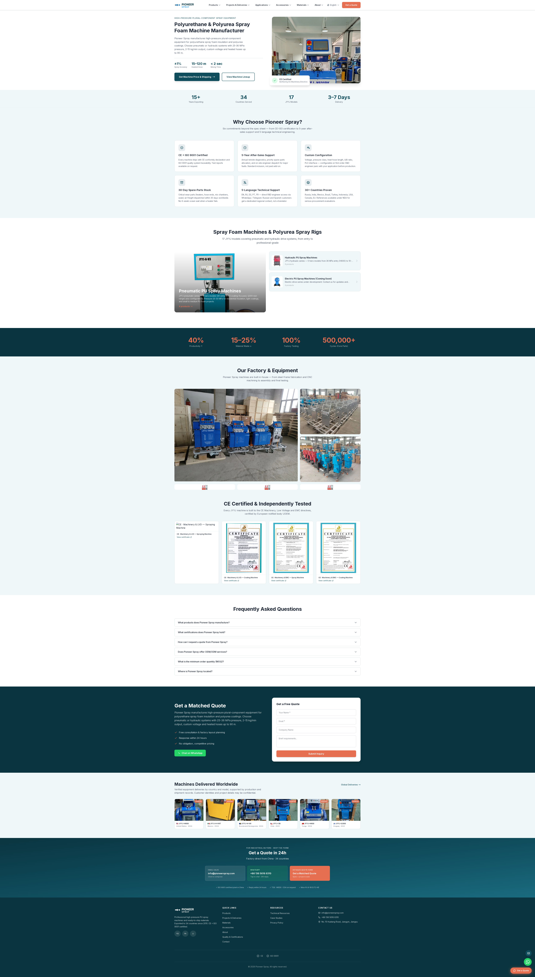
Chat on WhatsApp (192, 753)
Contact (225, 941)
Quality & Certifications (232, 937)
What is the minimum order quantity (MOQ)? (201, 661)
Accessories (282, 5)
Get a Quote (351, 5)
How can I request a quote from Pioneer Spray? (203, 642)
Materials (301, 5)
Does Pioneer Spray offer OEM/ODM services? (202, 651)
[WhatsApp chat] (528, 962)
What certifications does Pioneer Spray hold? (201, 632)
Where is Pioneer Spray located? (195, 671)
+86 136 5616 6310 (330, 917)
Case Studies (276, 918)
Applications (261, 5)
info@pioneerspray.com (333, 913)
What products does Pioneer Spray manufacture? (204, 622)
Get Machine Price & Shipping (195, 76)
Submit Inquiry (316, 753)
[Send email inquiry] (529, 953)
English (333, 5)
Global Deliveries (349, 784)
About (318, 5)
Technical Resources (280, 913)
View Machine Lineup (238, 76)
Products (213, 5)
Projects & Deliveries (236, 5)
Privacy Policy (276, 922)
